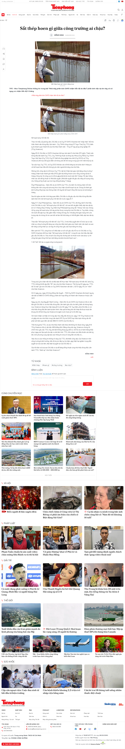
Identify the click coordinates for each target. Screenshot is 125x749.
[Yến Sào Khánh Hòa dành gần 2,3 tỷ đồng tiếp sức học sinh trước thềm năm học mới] (16, 431)
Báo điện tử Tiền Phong (62, 7)
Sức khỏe (35, 15)
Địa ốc (29, 15)
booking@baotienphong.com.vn (37, 729)
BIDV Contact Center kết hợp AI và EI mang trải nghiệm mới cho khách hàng (48, 444)
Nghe (4, 49)
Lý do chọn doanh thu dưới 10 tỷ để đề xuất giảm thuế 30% (16, 416)
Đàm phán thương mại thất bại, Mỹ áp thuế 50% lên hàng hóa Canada (103, 630)
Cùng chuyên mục (12, 393)
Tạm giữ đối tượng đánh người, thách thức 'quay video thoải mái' (103, 553)
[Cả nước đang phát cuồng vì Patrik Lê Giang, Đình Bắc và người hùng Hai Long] (21, 575)
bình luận (118, 20)
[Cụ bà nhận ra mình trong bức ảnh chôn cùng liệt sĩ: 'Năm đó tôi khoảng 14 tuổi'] (103, 498)
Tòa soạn (90, 1)
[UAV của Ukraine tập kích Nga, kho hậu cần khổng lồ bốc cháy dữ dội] (16, 643)
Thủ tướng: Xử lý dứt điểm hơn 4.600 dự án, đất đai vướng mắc (16, 469)
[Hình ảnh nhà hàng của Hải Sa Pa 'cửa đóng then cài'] (80, 431)
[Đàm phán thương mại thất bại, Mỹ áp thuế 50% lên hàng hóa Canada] (103, 615)
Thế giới (42, 15)
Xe (77, 15)
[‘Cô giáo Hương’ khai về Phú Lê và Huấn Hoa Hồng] (62, 538)
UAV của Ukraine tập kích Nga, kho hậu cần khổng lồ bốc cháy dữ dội (15, 655)
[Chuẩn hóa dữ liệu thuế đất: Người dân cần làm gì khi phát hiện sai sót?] (80, 457)
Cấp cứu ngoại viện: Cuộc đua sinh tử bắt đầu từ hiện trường (20, 691)
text (109, 20)
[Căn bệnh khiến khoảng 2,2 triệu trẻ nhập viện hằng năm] (62, 676)
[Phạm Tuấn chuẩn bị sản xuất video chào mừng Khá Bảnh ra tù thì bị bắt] (21, 538)
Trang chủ (3, 14)
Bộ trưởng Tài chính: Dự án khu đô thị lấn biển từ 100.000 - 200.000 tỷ (48, 469)
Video (116, 15)
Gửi (87, 384)
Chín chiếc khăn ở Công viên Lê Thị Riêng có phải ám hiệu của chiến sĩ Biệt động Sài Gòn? (61, 514)
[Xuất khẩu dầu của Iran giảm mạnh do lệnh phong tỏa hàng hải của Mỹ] (21, 615)
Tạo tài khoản (47, 374)
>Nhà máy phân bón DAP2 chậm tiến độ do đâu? (48, 95)
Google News (122, 20)
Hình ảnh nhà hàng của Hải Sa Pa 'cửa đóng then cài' (80, 443)
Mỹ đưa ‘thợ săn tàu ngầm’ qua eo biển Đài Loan (76, 655)
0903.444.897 (56, 726)
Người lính (72, 15)
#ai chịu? (68, 365)
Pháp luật (56, 15)
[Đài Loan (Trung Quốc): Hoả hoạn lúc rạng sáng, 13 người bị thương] (62, 615)
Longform (60, 710)
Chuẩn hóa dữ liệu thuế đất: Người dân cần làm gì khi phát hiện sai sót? (80, 469)
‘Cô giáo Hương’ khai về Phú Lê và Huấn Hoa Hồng (60, 553)
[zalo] (90, 729)
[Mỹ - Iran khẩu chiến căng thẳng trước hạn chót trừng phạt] (47, 643)
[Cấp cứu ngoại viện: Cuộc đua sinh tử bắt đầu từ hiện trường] (21, 676)
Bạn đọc (100, 716)
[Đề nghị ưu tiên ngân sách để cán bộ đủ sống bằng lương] (80, 405)
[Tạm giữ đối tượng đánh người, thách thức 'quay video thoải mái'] (103, 538)
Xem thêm (122, 14)
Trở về (4, 69)
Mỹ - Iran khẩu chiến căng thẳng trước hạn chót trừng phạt (45, 655)
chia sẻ (105, 20)
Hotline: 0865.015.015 (36, 1)
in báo (114, 20)
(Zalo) (39, 726)
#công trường (57, 365)
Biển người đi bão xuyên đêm (21, 511)
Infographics (75, 710)
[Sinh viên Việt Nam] (110, 704)
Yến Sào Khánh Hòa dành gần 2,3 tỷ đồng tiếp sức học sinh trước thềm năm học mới (15, 444)
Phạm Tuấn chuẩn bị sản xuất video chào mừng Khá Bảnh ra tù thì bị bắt (20, 553)
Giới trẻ (49, 15)
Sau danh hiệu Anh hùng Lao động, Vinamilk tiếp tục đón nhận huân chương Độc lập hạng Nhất (47, 417)
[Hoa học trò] (121, 704)
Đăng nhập (35, 374)
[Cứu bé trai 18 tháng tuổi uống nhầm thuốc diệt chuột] (103, 676)
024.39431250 (8, 730)
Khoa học (103, 15)
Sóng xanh (22, 15)
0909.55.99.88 (32, 726)
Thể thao (64, 15)
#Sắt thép (36, 365)
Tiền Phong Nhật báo (52, 1)
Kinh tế (14, 15)
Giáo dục (95, 15)
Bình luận (4, 64)
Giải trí (89, 15)
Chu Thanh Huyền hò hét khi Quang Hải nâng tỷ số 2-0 (61, 590)
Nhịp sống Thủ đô (34, 719)
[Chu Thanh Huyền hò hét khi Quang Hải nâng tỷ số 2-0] (62, 575)
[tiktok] (86, 729)
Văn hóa (82, 15)
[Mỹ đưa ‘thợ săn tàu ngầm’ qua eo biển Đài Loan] (78, 643)
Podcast (46, 710)
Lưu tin (4, 59)
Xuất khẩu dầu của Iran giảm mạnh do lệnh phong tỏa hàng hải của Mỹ (21, 630)
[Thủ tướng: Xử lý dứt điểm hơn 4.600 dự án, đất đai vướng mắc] (16, 457)
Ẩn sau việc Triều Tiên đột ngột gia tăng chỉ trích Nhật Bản (108, 655)
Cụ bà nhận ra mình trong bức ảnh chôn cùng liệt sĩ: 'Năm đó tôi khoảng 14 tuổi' (103, 514)
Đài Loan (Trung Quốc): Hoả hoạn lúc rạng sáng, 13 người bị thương (62, 630)
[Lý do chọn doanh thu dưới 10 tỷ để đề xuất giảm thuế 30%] (16, 405)
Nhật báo (18, 710)
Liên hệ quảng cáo (32, 724)
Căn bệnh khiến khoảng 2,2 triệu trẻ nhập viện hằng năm (61, 691)
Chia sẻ (4, 54)
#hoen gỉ (45, 365)
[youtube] (122, 1)
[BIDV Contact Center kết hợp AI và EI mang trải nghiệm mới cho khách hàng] (48, 431)
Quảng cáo (99, 1)
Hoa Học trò (80, 1)
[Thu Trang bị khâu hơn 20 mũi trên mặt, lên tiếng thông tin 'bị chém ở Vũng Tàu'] (103, 575)
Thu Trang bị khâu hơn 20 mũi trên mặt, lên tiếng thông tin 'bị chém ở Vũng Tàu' (102, 591)
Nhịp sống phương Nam (49, 719)
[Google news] (96, 729)
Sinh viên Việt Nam (68, 1)
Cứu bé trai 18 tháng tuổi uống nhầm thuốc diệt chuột (103, 691)
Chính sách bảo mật (109, 724)
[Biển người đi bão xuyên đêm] (21, 498)
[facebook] (119, 1)
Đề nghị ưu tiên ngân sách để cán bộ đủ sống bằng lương (80, 416)
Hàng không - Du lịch (8, 719)
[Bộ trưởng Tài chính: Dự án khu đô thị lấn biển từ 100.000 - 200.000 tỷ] (48, 457)
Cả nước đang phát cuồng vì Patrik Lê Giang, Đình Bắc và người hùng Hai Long (20, 591)
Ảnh (30, 710)
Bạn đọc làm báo (12, 744)
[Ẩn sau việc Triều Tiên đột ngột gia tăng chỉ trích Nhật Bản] (109, 643)
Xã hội (8, 15)
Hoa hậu (110, 15)
